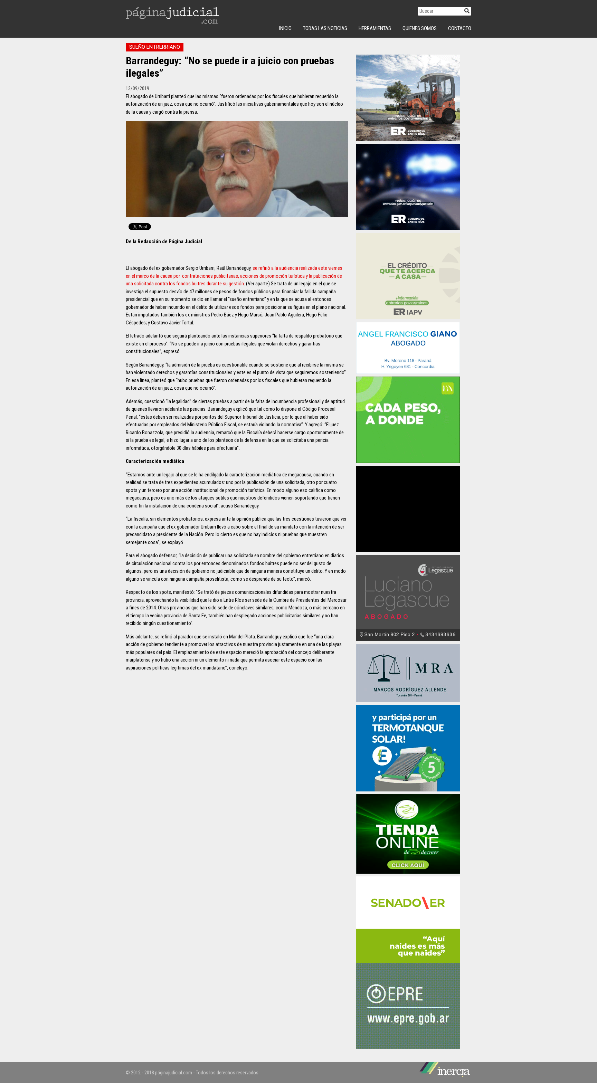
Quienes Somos (419, 28)
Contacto (459, 28)
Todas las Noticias (325, 28)
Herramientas (375, 28)
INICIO (285, 28)
